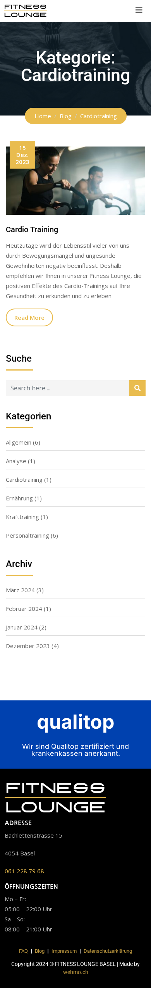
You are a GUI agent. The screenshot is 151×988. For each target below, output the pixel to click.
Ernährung (19, 498)
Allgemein (18, 442)
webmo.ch (75, 972)
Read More (29, 317)
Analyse (16, 461)
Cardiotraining (24, 479)
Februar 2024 (24, 608)
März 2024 (20, 590)
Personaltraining (27, 535)
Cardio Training (32, 229)
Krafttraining (22, 517)
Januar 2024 (22, 627)
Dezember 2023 (28, 646)
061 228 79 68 (24, 871)
